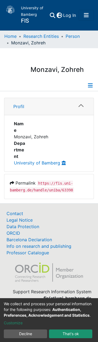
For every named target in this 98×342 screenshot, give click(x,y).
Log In (69, 15)
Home (10, 36)
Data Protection (23, 226)
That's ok (71, 333)
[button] (59, 15)
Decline (25, 333)
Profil (18, 106)
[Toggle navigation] (86, 15)
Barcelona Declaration (29, 239)
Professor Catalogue (28, 252)
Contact (15, 213)
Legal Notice (20, 220)
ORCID (13, 233)
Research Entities (41, 36)
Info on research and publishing (39, 246)
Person (73, 36)
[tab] (49, 106)
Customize (13, 322)
